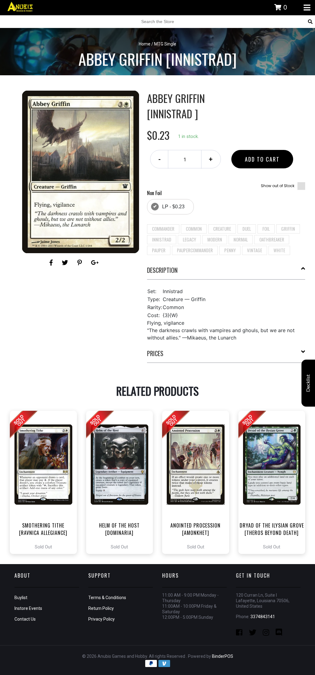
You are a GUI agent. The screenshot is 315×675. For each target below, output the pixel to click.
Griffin (288, 228)
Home (144, 43)
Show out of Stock (277, 185)
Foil (266, 228)
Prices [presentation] (155, 353)
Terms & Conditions (107, 597)
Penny (230, 250)
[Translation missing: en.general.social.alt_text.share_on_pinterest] (80, 262)
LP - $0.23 (173, 206)
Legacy (189, 239)
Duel (246, 228)
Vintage (254, 250)
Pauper (158, 250)
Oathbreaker (271, 239)
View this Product (46, 482)
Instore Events (28, 608)
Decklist (308, 383)
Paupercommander (195, 250)
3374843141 (262, 616)
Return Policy (101, 608)
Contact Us (25, 619)
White (279, 250)
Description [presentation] (162, 270)
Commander (163, 228)
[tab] (226, 272)
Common (194, 228)
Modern (214, 239)
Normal (240, 239)
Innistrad (161, 239)
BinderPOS (222, 656)
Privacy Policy (101, 619)
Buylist (20, 597)
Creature (222, 228)
